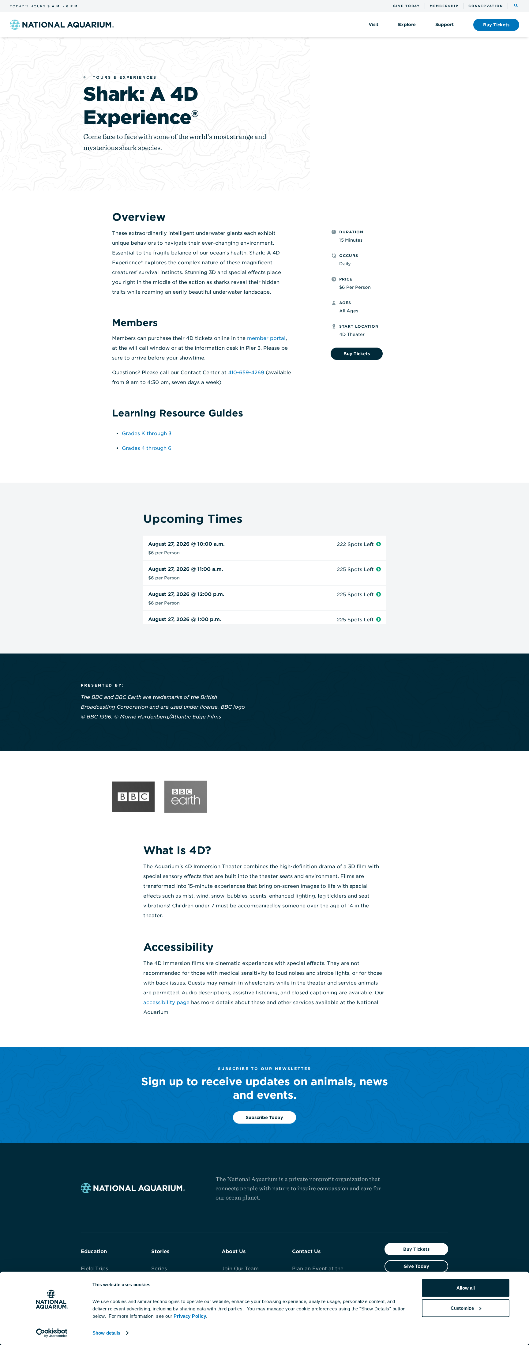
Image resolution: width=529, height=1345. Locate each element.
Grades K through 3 (146, 433)
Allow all (465, 1287)
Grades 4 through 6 (146, 448)
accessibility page (166, 1002)
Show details (106, 1333)
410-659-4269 (246, 372)
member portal (266, 338)
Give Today (416, 1266)
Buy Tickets (416, 1249)
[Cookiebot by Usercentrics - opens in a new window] (52, 1333)
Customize (462, 1307)
